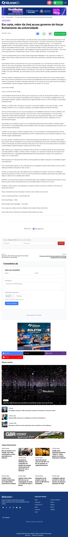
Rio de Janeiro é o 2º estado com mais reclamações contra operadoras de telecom (9, 454)
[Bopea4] (11, 2)
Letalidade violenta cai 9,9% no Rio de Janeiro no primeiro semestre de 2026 (58, 480)
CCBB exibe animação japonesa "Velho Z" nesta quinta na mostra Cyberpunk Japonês (59, 454)
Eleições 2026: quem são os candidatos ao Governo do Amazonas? (27, 418)
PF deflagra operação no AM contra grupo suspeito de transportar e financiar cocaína (32, 410)
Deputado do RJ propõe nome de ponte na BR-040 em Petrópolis (42, 480)
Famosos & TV (38, 504)
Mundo (52, 507)
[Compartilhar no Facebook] (37, 34)
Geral (36, 512)
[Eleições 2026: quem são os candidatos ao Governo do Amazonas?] (4, 417)
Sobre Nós (27, 535)
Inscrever (61, 242)
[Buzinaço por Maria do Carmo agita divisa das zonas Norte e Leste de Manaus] (4, 424)
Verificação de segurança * (12, 292)
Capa (36, 499)
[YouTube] (16, 507)
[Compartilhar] (50, 34)
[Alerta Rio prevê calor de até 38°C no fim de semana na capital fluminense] (42, 452)
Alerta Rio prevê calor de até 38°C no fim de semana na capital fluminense (42, 462)
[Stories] (49, 3)
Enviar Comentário (12, 303)
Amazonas (37, 502)
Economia (37, 509)
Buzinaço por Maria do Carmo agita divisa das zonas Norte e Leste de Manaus (30, 425)
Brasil (36, 507)
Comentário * (8, 280)
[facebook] (3, 507)
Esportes (53, 509)
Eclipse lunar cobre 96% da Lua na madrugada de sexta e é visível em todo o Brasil (25, 481)
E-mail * (37, 273)
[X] (6, 507)
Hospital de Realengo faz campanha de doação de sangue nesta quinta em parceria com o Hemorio (24, 465)
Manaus (52, 504)
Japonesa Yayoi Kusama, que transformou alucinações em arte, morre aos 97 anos (28, 403)
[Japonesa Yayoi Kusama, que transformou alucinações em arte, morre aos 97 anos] (34, 385)
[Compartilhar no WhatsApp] (44, 34)
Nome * (7, 273)
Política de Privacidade (37, 535)
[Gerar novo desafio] (12, 296)
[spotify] (20, 507)
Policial (52, 502)
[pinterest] (13, 507)
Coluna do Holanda (55, 499)
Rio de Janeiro (9, 17)
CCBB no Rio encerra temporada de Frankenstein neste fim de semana (9, 480)
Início (3, 17)
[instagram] (9, 507)
